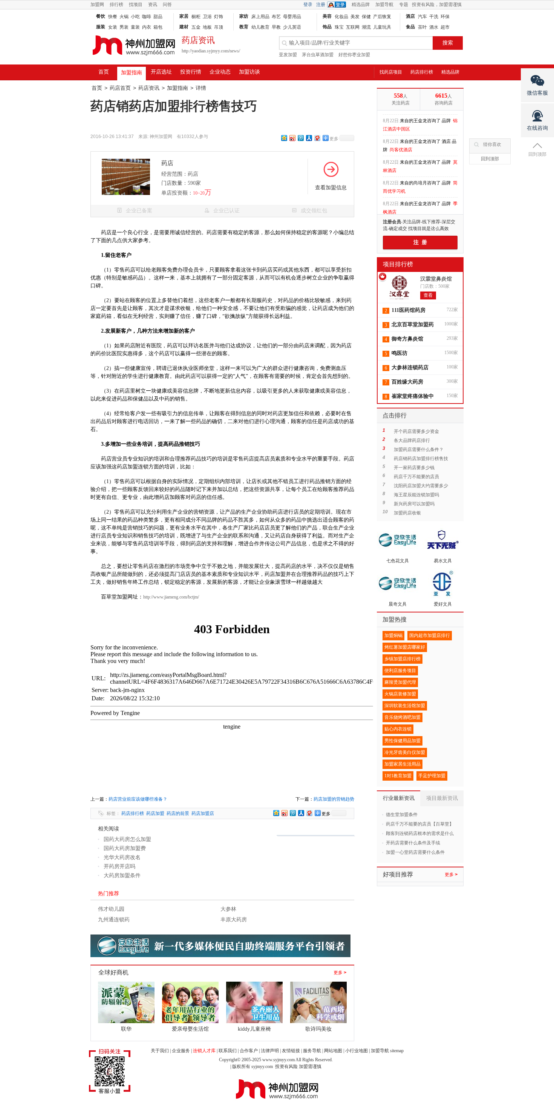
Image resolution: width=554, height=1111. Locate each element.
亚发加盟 (288, 54)
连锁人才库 (204, 1050)
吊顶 (218, 27)
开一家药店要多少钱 (414, 467)
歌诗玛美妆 (318, 1029)
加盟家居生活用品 (402, 764)
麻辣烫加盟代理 (400, 682)
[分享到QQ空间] (284, 138)
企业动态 (220, 72)
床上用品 (260, 16)
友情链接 (291, 1050)
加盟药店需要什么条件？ (419, 449)
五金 (195, 27)
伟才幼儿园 (111, 909)
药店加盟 (155, 813)
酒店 (410, 16)
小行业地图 (356, 1050)
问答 (167, 4)
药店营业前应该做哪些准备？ (138, 799)
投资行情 (190, 72)
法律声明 (270, 1050)
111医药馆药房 (408, 310)
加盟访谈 (249, 72)
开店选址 (161, 72)
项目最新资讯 (442, 798)
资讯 (152, 4)
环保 (445, 16)
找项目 (135, 4)
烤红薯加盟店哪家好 (404, 647)
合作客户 (249, 1050)
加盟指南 (131, 72)
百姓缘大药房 (407, 382)
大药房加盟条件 (122, 875)
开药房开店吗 (119, 866)
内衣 (146, 27)
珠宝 (339, 27)
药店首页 (120, 88)
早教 (276, 27)
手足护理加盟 (431, 775)
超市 (445, 27)
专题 (403, 4)
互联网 (353, 27)
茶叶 (422, 27)
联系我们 (228, 1050)
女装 (112, 27)
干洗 (433, 16)
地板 (207, 27)
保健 (366, 16)
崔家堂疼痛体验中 (413, 396)
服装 (100, 26)
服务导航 (312, 1050)
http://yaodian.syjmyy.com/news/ (211, 51)
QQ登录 (338, 5)
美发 (355, 16)
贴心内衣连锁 (398, 729)
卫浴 (207, 16)
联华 (126, 1029)
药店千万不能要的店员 (416, 476)
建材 (183, 26)
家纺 (243, 16)
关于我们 (160, 1050)
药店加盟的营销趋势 (334, 799)
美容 (327, 16)
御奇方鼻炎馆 (407, 339)
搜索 (447, 43)
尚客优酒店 (401, 145)
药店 (167, 163)
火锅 (124, 16)
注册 (320, 4)
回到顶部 (490, 158)
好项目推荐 (398, 874)
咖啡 (146, 16)
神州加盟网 (161, 136)
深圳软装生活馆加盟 (404, 705)
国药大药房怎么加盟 (127, 839)
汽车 (422, 16)
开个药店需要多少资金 (416, 431)
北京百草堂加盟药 (413, 324)
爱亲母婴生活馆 (190, 1029)
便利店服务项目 (400, 670)
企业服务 (181, 1050)
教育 (243, 26)
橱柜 (195, 16)
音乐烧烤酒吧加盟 (402, 717)
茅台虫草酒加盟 (318, 54)
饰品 (327, 26)
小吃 (135, 16)
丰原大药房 (233, 919)
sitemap (397, 1050)
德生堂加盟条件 (402, 814)
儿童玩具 (382, 27)
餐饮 (100, 16)
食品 (410, 26)
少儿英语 (292, 27)
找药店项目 (391, 72)
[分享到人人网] (309, 138)
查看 (428, 295)
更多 (340, 972)
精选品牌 (361, 4)
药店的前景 (178, 813)
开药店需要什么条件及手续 (413, 843)
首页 (103, 72)
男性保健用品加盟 (402, 740)
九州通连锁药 (114, 919)
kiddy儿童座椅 (254, 1029)
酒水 (433, 27)
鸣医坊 (399, 353)
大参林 (228, 909)
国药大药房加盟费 (125, 848)
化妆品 (341, 16)
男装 (124, 27)
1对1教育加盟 (398, 775)
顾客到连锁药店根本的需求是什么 (420, 833)
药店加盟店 (202, 813)
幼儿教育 (260, 27)
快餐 (112, 16)
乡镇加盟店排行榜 (402, 658)
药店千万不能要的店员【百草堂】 (420, 824)
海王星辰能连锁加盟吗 (416, 494)
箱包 (157, 27)
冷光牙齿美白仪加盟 (404, 752)
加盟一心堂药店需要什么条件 (415, 852)
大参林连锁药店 (410, 367)
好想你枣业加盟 (354, 54)
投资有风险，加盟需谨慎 (437, 4)
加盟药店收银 (407, 513)
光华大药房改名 (122, 857)
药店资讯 (148, 88)
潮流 (366, 27)
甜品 (157, 16)
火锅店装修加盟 (400, 694)
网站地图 (333, 1050)
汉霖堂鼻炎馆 (436, 279)
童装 (135, 27)
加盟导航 (384, 4)
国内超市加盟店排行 (429, 635)
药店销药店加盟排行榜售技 (421, 458)
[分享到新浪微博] (292, 138)
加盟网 (97, 4)
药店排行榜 (421, 72)
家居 (183, 16)
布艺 (276, 16)
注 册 (420, 242)
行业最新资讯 (399, 798)
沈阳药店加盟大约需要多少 (421, 485)
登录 (307, 4)
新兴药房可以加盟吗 (414, 503)
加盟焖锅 (393, 635)
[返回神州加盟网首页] (133, 58)
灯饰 (218, 16)
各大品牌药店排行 (412, 440)
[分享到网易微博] (317, 138)
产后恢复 (382, 16)
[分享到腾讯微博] (300, 138)
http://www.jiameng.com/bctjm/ (171, 597)
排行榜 (116, 4)
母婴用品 (292, 16)
